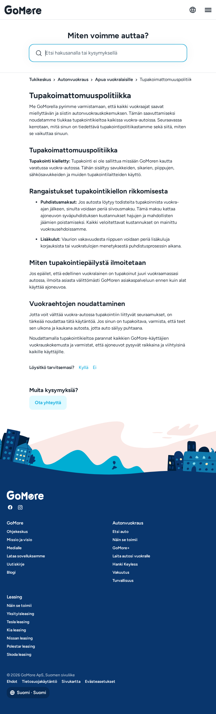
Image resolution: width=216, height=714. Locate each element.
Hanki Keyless (125, 564)
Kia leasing (16, 630)
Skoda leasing (19, 654)
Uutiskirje (15, 564)
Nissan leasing (20, 638)
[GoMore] (22, 10)
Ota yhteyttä (48, 402)
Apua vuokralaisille (114, 79)
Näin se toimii (125, 539)
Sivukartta (71, 681)
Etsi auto (120, 531)
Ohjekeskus (17, 531)
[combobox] (108, 53)
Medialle (14, 548)
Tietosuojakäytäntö (39, 681)
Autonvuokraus (73, 79)
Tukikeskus (40, 79)
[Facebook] (10, 507)
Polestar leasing (21, 646)
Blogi (11, 572)
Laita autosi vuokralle (131, 556)
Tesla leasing (18, 622)
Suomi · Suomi (31, 692)
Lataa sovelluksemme (26, 556)
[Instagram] (20, 507)
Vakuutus (120, 572)
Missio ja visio (19, 539)
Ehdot (12, 681)
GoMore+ (121, 548)
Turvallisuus (123, 580)
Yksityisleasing (20, 613)
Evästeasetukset (100, 681)
